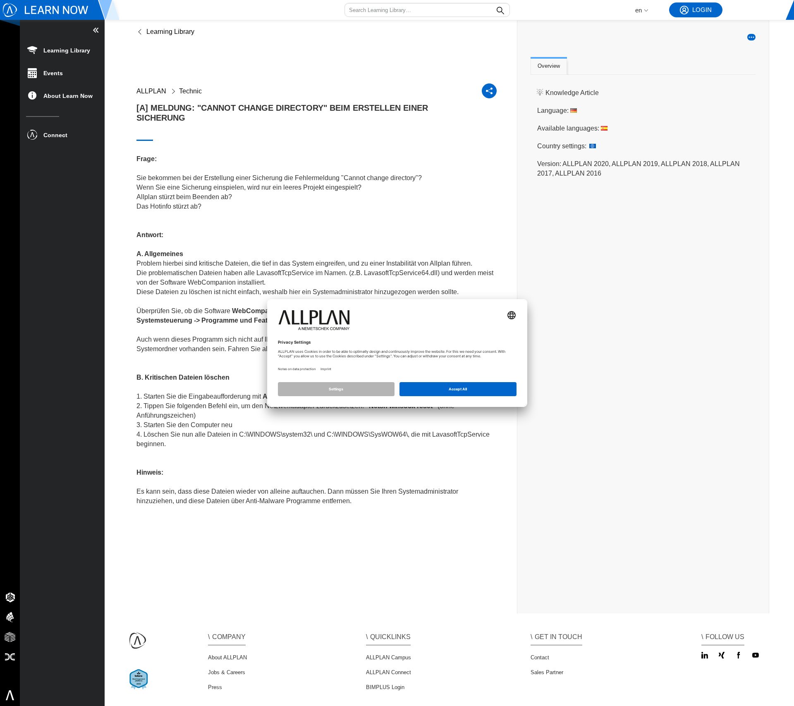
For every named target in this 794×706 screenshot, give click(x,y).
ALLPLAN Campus (388, 657)
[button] (427, 10)
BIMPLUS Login (385, 687)
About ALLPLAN (227, 657)
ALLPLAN (151, 91)
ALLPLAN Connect (388, 672)
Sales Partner (547, 672)
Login (702, 9)
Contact (540, 657)
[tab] (549, 66)
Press (215, 687)
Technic (190, 91)
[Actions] (751, 37)
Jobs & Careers (226, 672)
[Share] (489, 90)
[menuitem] (62, 49)
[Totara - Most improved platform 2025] (140, 686)
